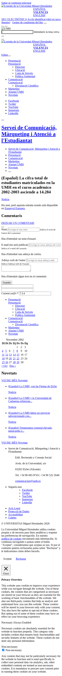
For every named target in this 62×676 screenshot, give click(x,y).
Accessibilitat (15, 514)
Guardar (7, 282)
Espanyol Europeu (15, 208)
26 (6, 362)
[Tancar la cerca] (2, 39)
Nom (4, 229)
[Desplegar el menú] (6, 26)
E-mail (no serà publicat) (14, 244)
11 (3, 354)
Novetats (13, 94)
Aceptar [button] (7, 558)
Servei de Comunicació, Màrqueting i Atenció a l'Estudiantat (29, 133)
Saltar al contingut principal (16, 2)
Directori (20, 66)
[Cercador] (45, 23)
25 (3, 362)
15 (18, 354)
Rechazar (21, 558)
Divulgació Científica (26, 85)
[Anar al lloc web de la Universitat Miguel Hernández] (26, 5)
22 (18, 358)
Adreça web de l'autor (13, 260)
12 (6, 354)
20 (10, 358)
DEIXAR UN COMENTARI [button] (17, 223)
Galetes (12, 517)
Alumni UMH (16, 91)
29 (18, 362)
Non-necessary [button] (9, 646)
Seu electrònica (14, 19)
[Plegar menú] (9, 55)
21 (14, 358)
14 (14, 354)
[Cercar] (2, 36)
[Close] (2, 227)
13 (10, 354)
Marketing (13, 88)
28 (14, 362)
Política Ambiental (25, 76)
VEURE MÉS (14, 380)
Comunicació (15, 79)
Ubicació (20, 70)
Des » (12, 365)
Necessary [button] (7, 622)
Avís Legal (14, 508)
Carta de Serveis (24, 73)
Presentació (14, 60)
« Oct (4, 365)
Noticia (5, 199)
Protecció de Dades (18, 511)
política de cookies (11, 538)
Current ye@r (9, 293)
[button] (14, 63)
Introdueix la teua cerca (46, 31)
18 (3, 358)
